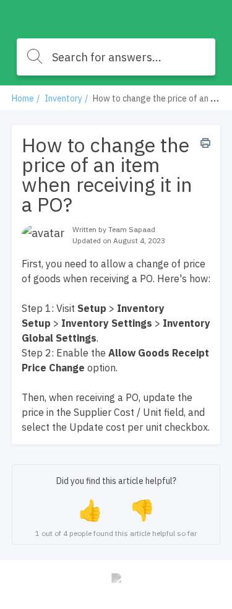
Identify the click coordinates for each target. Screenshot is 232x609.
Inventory (63, 98)
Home (23, 98)
